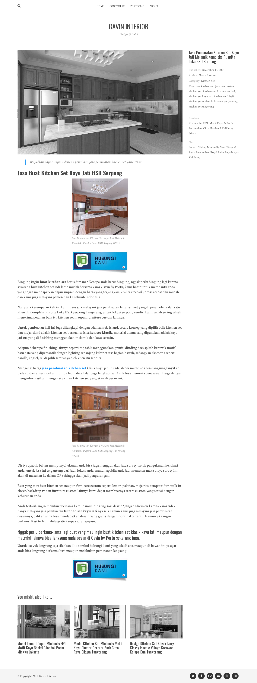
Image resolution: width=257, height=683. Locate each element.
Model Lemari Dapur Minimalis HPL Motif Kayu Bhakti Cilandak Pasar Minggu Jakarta (41, 648)
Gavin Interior (47, 676)
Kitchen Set (208, 81)
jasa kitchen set (205, 86)
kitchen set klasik (224, 96)
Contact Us (117, 6)
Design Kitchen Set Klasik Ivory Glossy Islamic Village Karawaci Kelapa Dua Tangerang (152, 648)
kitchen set (209, 91)
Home (100, 6)
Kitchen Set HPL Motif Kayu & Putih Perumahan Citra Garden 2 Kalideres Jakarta (211, 128)
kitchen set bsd (226, 91)
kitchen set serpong (225, 102)
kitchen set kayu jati (200, 96)
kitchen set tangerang (201, 107)
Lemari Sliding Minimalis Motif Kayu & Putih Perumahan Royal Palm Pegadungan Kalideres (214, 152)
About (154, 6)
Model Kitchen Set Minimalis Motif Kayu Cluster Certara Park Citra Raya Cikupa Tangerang (98, 648)
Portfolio (137, 6)
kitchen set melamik (201, 102)
